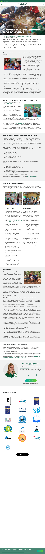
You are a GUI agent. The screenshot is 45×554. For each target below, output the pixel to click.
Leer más (22, 454)
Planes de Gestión (13, 160)
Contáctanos (41, 1)
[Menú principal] (2, 4)
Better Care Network (19, 123)
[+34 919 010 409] (15, 375)
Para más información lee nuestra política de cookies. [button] (13, 552)
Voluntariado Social (24, 368)
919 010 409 (31, 375)
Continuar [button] (40, 551)
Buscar (43, 3)
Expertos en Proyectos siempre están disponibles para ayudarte (21, 356)
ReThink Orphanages (11, 103)
